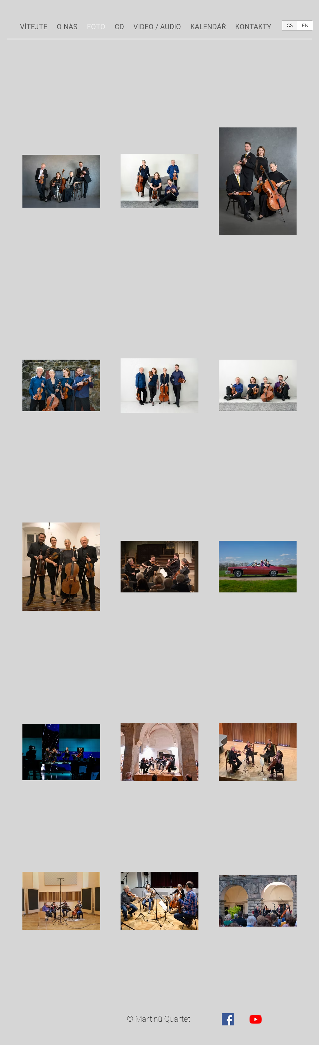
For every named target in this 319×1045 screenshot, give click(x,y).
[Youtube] (256, 1019)
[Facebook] (228, 1019)
